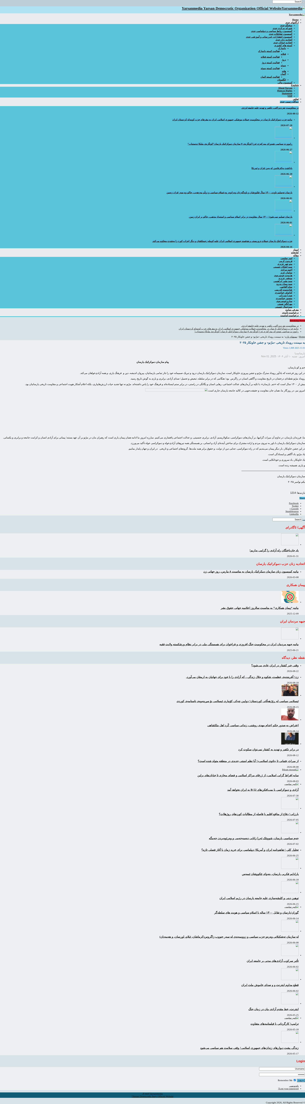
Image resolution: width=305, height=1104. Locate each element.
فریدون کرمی (285, 261)
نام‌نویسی (294, 1086)
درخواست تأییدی (290, 312)
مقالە (296, 255)
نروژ (284, 59)
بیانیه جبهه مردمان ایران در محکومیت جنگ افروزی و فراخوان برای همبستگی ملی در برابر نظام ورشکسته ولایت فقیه (229, 644)
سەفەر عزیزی (285, 278)
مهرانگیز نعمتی (284, 304)
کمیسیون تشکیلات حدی (280, 34)
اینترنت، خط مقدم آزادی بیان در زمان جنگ (273, 1009)
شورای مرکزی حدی (282, 28)
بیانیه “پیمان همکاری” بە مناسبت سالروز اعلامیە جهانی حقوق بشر (260, 608)
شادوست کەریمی (283, 289)
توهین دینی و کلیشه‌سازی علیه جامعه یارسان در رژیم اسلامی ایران (259, 898)
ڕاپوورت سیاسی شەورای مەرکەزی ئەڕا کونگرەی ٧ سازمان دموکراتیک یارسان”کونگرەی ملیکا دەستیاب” (240, 144)
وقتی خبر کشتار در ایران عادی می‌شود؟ (275, 665)
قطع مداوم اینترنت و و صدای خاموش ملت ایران (270, 985)
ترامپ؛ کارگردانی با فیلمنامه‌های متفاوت (275, 1023)
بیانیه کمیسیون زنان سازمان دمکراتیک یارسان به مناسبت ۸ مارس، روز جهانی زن (251, 571)
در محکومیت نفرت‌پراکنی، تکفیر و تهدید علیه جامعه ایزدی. (270, 108)
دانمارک (282, 48)
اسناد (296, 249)
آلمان (283, 74)
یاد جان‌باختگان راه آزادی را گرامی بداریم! (274, 550)
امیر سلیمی (286, 258)
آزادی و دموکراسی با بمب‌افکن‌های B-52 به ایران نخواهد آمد (263, 789)
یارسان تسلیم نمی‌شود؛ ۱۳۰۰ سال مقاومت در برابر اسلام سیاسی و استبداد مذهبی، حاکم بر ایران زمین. (240, 217)
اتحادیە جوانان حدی (282, 42)
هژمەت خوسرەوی (283, 275)
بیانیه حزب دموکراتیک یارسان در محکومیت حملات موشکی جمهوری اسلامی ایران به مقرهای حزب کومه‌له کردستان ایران (232, 119)
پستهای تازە (291, 336)
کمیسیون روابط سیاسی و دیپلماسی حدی (271, 31)
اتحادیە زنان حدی (283, 39)
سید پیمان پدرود (284, 284)
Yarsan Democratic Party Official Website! (152, 1096)
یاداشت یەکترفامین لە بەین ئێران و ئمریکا (271, 168)
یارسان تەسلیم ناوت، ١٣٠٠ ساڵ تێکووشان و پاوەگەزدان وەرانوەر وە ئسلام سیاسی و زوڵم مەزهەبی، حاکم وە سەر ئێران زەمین (229, 192)
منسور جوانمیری (284, 298)
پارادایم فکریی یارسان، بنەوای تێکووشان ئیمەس (270, 874)
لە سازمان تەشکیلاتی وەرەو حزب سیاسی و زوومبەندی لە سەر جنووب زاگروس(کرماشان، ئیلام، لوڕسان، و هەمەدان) (229, 936)
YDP (289, 96)
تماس (296, 99)
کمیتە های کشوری (283, 45)
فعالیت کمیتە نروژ (271, 62)
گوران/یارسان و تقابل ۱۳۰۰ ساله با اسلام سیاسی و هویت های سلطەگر (256, 912)
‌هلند (284, 71)
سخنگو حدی (286, 25)
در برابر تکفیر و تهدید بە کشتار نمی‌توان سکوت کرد (268, 749)
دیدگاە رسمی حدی (289, 102)
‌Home (295, 19)
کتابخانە (295, 252)
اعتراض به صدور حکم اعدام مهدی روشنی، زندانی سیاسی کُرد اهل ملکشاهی (253, 725)
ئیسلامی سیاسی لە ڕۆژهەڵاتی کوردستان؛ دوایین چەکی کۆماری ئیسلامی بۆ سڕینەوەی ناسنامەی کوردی (237, 701)
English (295, 85)
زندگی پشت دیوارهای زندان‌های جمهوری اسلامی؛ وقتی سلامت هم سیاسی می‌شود (249, 1048)
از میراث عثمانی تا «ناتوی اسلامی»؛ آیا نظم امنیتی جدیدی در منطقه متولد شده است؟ (248, 761)
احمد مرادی (286, 269)
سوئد (283, 65)
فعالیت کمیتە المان (270, 77)
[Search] (303, 2)
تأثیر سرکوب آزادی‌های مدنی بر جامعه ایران (273, 960)
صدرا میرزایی (285, 295)
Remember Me (285, 1080)
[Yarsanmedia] (297, 14)
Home (302, 336)
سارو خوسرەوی (284, 301)
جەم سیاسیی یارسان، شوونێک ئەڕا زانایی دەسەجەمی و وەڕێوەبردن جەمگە (254, 838)
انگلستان (281, 79)
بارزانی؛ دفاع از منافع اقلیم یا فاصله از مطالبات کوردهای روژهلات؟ (259, 814)
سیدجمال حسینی (283, 307)
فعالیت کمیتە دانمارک (269, 51)
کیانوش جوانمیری (283, 292)
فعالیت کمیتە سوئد (270, 68)
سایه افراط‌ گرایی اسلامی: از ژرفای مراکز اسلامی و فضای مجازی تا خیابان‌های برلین (248, 775)
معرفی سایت (292, 309)
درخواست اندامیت (289, 315)
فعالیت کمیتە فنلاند (270, 57)
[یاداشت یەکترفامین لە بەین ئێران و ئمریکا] (283, 162)
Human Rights (284, 90)
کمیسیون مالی (285, 82)
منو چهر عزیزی (284, 264)
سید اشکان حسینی (282, 267)
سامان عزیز (286, 272)
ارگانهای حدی (292, 22)
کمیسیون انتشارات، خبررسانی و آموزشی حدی (269, 37)
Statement (287, 93)
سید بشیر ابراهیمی (282, 281)
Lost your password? (288, 1088)
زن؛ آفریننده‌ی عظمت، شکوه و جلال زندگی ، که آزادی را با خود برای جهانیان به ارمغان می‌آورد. (242, 677)
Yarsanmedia (156, 1093)
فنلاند (283, 54)
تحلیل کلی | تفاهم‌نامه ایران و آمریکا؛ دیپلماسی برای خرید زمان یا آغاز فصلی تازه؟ (250, 849)
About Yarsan (285, 88)
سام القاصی (286, 287)
